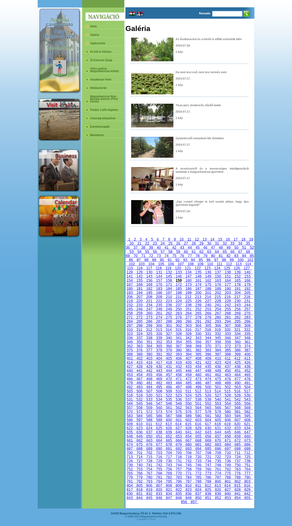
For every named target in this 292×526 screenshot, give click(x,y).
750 (237, 465)
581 (237, 412)
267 (218, 313)
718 (179, 457)
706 (188, 453)
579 (218, 412)
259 (139, 313)
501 (218, 387)
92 (177, 260)
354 (179, 342)
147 (188, 276)
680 (188, 444)
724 (237, 457)
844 (139, 498)
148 (198, 276)
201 (208, 293)
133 (179, 272)
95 (201, 260)
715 (149, 457)
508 (159, 391)
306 (218, 325)
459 (188, 375)
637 (149, 432)
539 (208, 399)
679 (179, 444)
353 (169, 342)
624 (149, 428)
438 (237, 367)
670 (218, 440)
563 (188, 408)
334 (237, 334)
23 (155, 243)
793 (149, 481)
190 (228, 289)
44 (190, 248)
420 (188, 362)
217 (237, 297)
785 (198, 477)
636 (139, 432)
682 (208, 444)
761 (218, 469)
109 (200, 264)
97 (216, 260)
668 (198, 440)
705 (179, 453)
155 (139, 280)
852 (218, 498)
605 (218, 420)
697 (228, 449)
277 (188, 317)
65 (225, 252)
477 (237, 379)
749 (228, 465)
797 (188, 481)
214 (208, 297)
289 (179, 321)
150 (218, 276)
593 (228, 416)
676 (149, 444)
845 (149, 498)
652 (169, 436)
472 (188, 379)
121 (188, 268)
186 (188, 289)
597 (139, 420)
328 (179, 334)
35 (248, 243)
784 (188, 477)
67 (240, 252)
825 (208, 490)
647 (247, 432)
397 (218, 354)
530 (247, 395)
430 (159, 367)
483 (169, 383)
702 (149, 453)
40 (159, 248)
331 (208, 334)
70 (135, 256)
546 (149, 403)
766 (139, 473)
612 (159, 424)
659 (237, 436)
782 (169, 477)
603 (198, 420)
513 (208, 391)
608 (247, 420)
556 (247, 403)
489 (228, 383)
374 (247, 346)
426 (247, 362)
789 (237, 477)
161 (198, 280)
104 (151, 264)
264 (188, 313)
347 (237, 338)
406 (179, 358)
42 (174, 248)
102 (132, 264)
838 (208, 494)
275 (169, 317)
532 (139, 399)
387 (247, 350)
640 (179, 432)
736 (228, 461)
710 (228, 453)
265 (198, 313)
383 (208, 350)
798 (198, 481)
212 (188, 297)
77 (190, 256)
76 (182, 256)
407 (188, 358)
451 (237, 371)
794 (159, 481)
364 (149, 346)
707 (198, 453)
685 (237, 444)
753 (139, 469)
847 (169, 498)
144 (159, 276)
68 (248, 252)
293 (218, 321)
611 (149, 424)
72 (151, 256)
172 (179, 284)
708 (208, 453)
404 (159, 358)
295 (237, 321)
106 (171, 264)
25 (170, 243)
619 (227, 424)
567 (228, 408)
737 (237, 461)
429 (149, 367)
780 (149, 477)
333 (228, 334)
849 (188, 498)
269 (237, 313)
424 (228, 362)
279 (208, 317)
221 (149, 301)
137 (218, 272)
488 (218, 383)
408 (198, 358)
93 (185, 260)
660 (247, 436)
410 (218, 358)
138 (228, 272)
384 (218, 350)
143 (149, 276)
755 (159, 469)
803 (247, 481)
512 (198, 391)
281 (228, 317)
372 (228, 346)
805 (139, 485)
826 (218, 490)
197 (169, 293)
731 (179, 461)
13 (205, 239)
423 (218, 362)
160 (188, 280)
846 (159, 498)
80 (213, 256)
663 (149, 440)
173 (188, 284)
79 (205, 256)
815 (237, 485)
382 (198, 350)
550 (188, 403)
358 (218, 342)
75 (174, 256)
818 (139, 490)
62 (201, 252)
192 (247, 289)
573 (159, 412)
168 (139, 284)
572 (149, 412)
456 (159, 375)
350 (139, 342)
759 (198, 469)
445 (179, 371)
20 (132, 243)
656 (208, 436)
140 (247, 272)
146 (179, 276)
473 (198, 379)
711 (237, 453)
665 (169, 440)
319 (218, 330)
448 (208, 371)
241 (218, 305)
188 (208, 289)
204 (237, 293)
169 (149, 284)
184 (169, 289)
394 (188, 354)
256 (237, 309)
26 (178, 243)
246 (139, 309)
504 (247, 387)
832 (149, 494)
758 (188, 469)
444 (169, 371)
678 (169, 444)
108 (191, 264)
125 (227, 268)
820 (159, 490)
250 (179, 309)
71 (143, 256)
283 (247, 317)
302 (179, 325)
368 (188, 346)
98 (224, 260)
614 (178, 424)
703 (159, 453)
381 (188, 350)
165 (237, 280)
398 (228, 354)
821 (169, 490)
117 (149, 268)
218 (247, 297)
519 (139, 395)
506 (139, 391)
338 (149, 338)
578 (208, 412)
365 (159, 346)
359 (228, 342)
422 (208, 362)
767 (149, 473)
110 (210, 264)
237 (179, 305)
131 (159, 272)
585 (149, 416)
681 (198, 444)
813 (218, 485)
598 (149, 420)
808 (169, 485)
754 (149, 469)
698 (237, 449)
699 (247, 449)
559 (149, 408)
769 (169, 473)
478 (247, 379)
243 (237, 305)
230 (237, 301)
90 (162, 260)
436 (218, 367)
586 (159, 416)
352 (159, 342)
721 (208, 457)
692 (179, 449)
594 (237, 416)
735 (218, 461)
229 (228, 301)
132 (169, 272)
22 (147, 243)
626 (169, 428)
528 (228, 395)
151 (228, 276)
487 (208, 383)
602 (188, 420)
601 (179, 420)
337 (139, 338)
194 (139, 293)
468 (149, 379)
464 (237, 375)
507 (149, 391)
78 (197, 256)
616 (198, 424)
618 (218, 424)
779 (139, 477)
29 (201, 243)
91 (170, 260)
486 (198, 383)
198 (179, 293)
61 (194, 252)
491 (247, 383)
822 (179, 490)
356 (198, 342)
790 (247, 477)
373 (237, 346)
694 (198, 449)
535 (169, 399)
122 (198, 268)
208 (149, 297)
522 (169, 395)
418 (169, 362)
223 (169, 301)
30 (209, 243)
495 (159, 387)
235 (159, 305)
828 (237, 490)
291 (198, 321)
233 (139, 305)
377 (149, 350)
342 (188, 338)
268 (228, 313)
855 (247, 498)
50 (236, 248)
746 (198, 465)
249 (169, 309)
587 (169, 416)
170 (159, 284)
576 (188, 412)
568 (237, 408)
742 (159, 465)
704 (169, 453)
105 (161, 264)
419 (179, 362)
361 (247, 342)
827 (228, 490)
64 (217, 252)
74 (166, 256)
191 (237, 289)
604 (208, 420)
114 (248, 264)
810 (188, 485)
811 (198, 485)
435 (208, 367)
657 (218, 436)
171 (169, 284)
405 (169, 358)
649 (139, 436)
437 (228, 367)
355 (188, 342)
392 (169, 354)
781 (159, 477)
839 (218, 494)
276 (179, 317)
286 (149, 321)
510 (179, 391)
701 (139, 453)
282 (237, 317)
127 (247, 268)
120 (178, 268)
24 (163, 243)
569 (247, 408)
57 (163, 252)
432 (179, 367)
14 (212, 239)
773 (208, 473)
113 (238, 264)
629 (198, 428)
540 (218, 399)
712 (247, 453)
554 (228, 403)
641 (188, 432)
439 (247, 367)
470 (169, 379)
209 (159, 297)
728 (149, 461)
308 (237, 325)
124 (217, 268)
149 (208, 276)
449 (218, 371)
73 (159, 256)
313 (159, 330)
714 (139, 457)
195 (149, 293)
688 (139, 449)
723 (228, 457)
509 (169, 391)
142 (139, 276)
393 (179, 354)
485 (188, 383)
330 (198, 334)
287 (159, 321)
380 (179, 350)
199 (188, 293)
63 (209, 252)
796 (179, 481)
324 (139, 334)
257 (247, 309)
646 (237, 432)
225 (188, 301)
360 (237, 342)
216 (227, 297)
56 (155, 252)
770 (179, 473)
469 (159, 379)
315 (178, 330)
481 (149, 383)
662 (139, 440)
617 (208, 424)
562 (179, 408)
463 (228, 375)
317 (198, 330)
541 (228, 399)
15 (220, 239)
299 (149, 325)
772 (198, 473)
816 (247, 485)
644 (218, 432)
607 (237, 420)
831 (139, 494)
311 (139, 330)
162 (208, 280)
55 (147, 252)
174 (198, 284)
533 (149, 399)
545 (139, 403)
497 (179, 387)
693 (188, 449)
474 (208, 379)
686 (247, 444)
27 (186, 243)
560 (159, 408)
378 (159, 350)
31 (217, 243)
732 (188, 461)
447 (198, 371)
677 (159, 444)
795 (169, 481)
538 (198, 399)
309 (247, 325)
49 (228, 248)
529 (237, 395)
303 (188, 325)
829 (247, 490)
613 (169, 424)
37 (135, 248)
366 (169, 346)
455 (149, 375)
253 (208, 309)
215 (218, 297)
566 (218, 408)
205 (247, 293)
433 (188, 367)
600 (169, 420)
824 (198, 490)
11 (189, 239)
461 (208, 375)
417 (159, 362)
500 (208, 387)
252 (198, 309)
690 (159, 449)
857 (194, 502)
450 (228, 371)
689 (149, 449)
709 (218, 453)
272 (139, 317)
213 (198, 297)
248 (159, 309)
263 (179, 313)
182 (149, 289)
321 (237, 330)
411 (227, 358)
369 (198, 346)
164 (228, 280)
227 (208, 301)
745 (188, 465)
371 (218, 346)
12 (197, 239)
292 (208, 321)
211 (178, 297)
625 (159, 428)
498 (188, 387)
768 (159, 473)
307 (228, 325)
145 (169, 276)
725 (247, 457)
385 (228, 350)
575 (179, 412)
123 (207, 268)
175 (208, 284)
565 (208, 408)
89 (154, 260)
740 (139, 465)
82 (228, 256)
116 (139, 268)
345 (218, 338)
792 (139, 481)
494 (149, 387)
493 (139, 387)
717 (169, 457)
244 (247, 305)
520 (149, 395)
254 (218, 309)
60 (186, 252)
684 (228, 444)
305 (208, 325)
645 (228, 432)
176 (218, 284)
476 (228, 379)
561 (169, 408)
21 (139, 243)
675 (139, 444)
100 (240, 260)
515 (227, 391)
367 (179, 346)
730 (169, 461)
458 (179, 375)
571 (139, 412)
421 (198, 362)
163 (218, 280)
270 (247, 313)
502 (228, 387)
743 (169, 465)
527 (218, 395)
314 (169, 330)
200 (198, 293)
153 (247, 276)
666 (179, 440)
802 (237, 481)
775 (228, 473)
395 (198, 354)
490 (237, 383)
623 (139, 428)
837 (198, 494)
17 (236, 239)
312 (149, 330)
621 (247, 424)
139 (237, 272)
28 (194, 243)
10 (181, 239)
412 (237, 358)
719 (188, 457)
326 (159, 334)
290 (188, 321)
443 (159, 371)
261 (159, 313)
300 (159, 325)
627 (179, 428)
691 (169, 449)
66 (232, 252)
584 (139, 416)
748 (218, 465)
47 (213, 248)
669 (208, 440)
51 (244, 248)
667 (188, 440)
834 (169, 494)
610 (139, 424)
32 (225, 243)
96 (208, 260)
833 (159, 494)
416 (149, 362)
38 (143, 248)
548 (169, 403)
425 (237, 362)
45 (197, 248)
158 (169, 280)
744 (179, 465)
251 (188, 309)
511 (188, 391)
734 (208, 461)
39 (151, 248)
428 (139, 367)
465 (247, 375)
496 (169, 387)
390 (149, 354)
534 (159, 399)
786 (208, 477)
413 (247, 358)
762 (228, 469)
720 (198, 457)
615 (188, 424)
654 (188, 436)
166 (247, 280)
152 (237, 276)
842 (247, 494)
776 (237, 473)
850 (198, 498)
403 (149, 358)
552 (208, 403)
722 (218, 457)
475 (218, 379)
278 (198, 317)
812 (208, 485)
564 (198, 408)
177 (228, 284)
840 (228, 494)
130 (149, 272)
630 (208, 428)
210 (169, 297)
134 (188, 272)
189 (218, 289)
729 (159, 461)
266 (208, 313)
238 (188, 305)
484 (179, 383)
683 (218, 444)
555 (237, 403)
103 (141, 264)
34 (240, 243)
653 (179, 436)
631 (218, 428)
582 (247, 412)
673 (247, 440)
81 (221, 256)
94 (193, 260)
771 (188, 473)
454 (139, 375)
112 (229, 264)
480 (139, 383)
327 (169, 334)
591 (208, 416)
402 (139, 358)
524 (188, 395)
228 (218, 301)
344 (208, 338)
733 (198, 461)
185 (179, 289)
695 (208, 449)
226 (198, 301)
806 (149, 485)
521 (159, 395)
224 (179, 301)
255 (228, 309)
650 (149, 436)
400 (247, 354)
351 (149, 342)
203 (228, 293)
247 (149, 309)
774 (218, 473)
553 (218, 403)
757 (179, 469)
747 (208, 465)
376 (139, 350)
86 (131, 260)
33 (232, 243)
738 (247, 461)
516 (237, 391)
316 (188, 330)
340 (169, 338)
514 (218, 391)
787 (218, 477)
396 (208, 354)
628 (188, 428)
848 (179, 498)
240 (208, 305)
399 (237, 354)
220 (139, 301)
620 (237, 424)
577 (198, 412)
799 (208, 481)
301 (169, 325)
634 (247, 428)
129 (139, 272)
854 (237, 498)
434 (198, 367)
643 (208, 432)
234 (149, 305)
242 (228, 305)
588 (179, 416)
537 (188, 399)
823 (188, 490)
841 (237, 494)
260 (149, 313)
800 (218, 481)
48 (221, 248)
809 (179, 485)
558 (139, 408)
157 (159, 280)
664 (159, 440)
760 (208, 469)
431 (169, 367)
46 (205, 248)
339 (159, 338)
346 (228, 338)
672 (237, 440)
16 (228, 239)
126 (237, 268)
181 (139, 289)
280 (218, 317)
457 (169, 375)
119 (168, 268)
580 (228, 412)
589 (188, 416)
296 (247, 321)
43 (182, 248)
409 (208, 358)
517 (247, 391)
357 (208, 342)
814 (227, 485)
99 (232, 260)
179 (247, 284)
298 (139, 325)
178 (237, 284)
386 (237, 350)
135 (198, 272)
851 (208, 498)
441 (139, 371)
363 (139, 346)
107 (181, 264)
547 (159, 403)
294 (228, 321)
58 (170, 252)
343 (198, 338)
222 (159, 301)
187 (198, 289)
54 (139, 252)
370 (208, 346)
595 (247, 416)
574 (169, 412)
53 (132, 252)
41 (166, 248)
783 (179, 477)
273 (149, 317)
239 (198, 305)
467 (139, 379)
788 (228, 477)
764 (247, 469)
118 (159, 268)
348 (247, 338)
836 (188, 494)
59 (178, 252)
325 (149, 334)
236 (169, 305)
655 (198, 436)
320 (227, 330)
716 (159, 457)
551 (198, 403)
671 (228, 440)
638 (159, 432)
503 (237, 387)
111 (219, 264)
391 (159, 354)
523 (179, 395)
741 (149, 465)
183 (159, 289)
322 (247, 330)
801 (228, 481)
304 (198, 325)
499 (198, 387)
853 (228, 498)
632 (228, 428)
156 (149, 280)
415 (139, 362)
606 (228, 420)
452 (247, 371)
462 (218, 375)
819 (149, 490)
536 (179, 399)
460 (198, 375)
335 (247, 334)
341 (179, 338)
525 (198, 395)
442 (149, 371)
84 (244, 256)
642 (198, 432)
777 (247, 473)
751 (247, 465)
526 (208, 395)
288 (169, 321)
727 (139, 461)
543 (247, 399)
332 (218, 334)
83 (236, 256)
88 (146, 260)
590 (198, 416)
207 (139, 297)
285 (139, 321)
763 (237, 469)
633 (237, 428)
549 (179, 403)
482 (159, 383)
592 (218, 416)
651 (159, 436)
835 (179, 494)
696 (218, 449)
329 (188, 334)
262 (169, 313)
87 (139, 260)
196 (159, 293)
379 (169, 350)
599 (159, 420)
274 (159, 317)
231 (247, 301)
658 (228, 436)
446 (188, 371)
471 (179, 379)
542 (237, 399)
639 (169, 432)
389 (139, 354)
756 (169, 469)
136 (208, 272)
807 (159, 485)
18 (243, 239)
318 (208, 330)
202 (218, 293)
